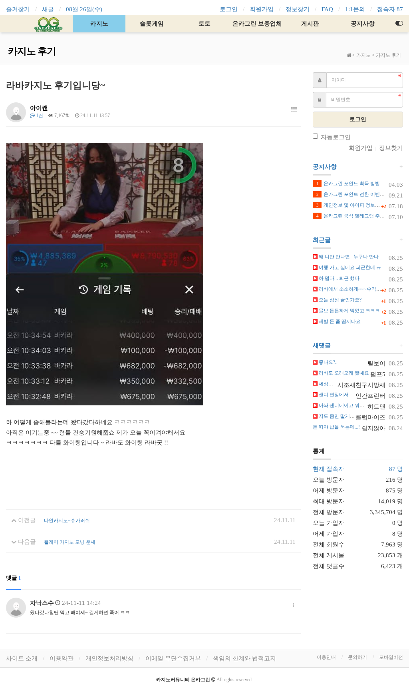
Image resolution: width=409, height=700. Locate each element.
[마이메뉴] (399, 23)
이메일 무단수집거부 (173, 658)
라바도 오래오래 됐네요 (343, 373)
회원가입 (262, 9)
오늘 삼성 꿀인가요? (339, 300)
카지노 (99, 23)
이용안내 (326, 657)
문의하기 (357, 657)
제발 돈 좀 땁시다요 (339, 321)
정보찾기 (298, 9)
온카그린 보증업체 (257, 23)
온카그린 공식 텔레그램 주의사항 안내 (360, 216)
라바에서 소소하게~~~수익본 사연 (355, 289)
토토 (204, 23)
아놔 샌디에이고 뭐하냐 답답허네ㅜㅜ (358, 405)
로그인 (229, 9)
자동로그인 (336, 137)
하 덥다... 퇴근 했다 (338, 278)
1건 (39, 115)
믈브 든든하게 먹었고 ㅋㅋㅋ (349, 310)
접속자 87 (390, 9)
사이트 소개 (22, 658)
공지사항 (363, 23)
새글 (48, 9)
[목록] (294, 110)
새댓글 (322, 345)
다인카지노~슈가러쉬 (67, 520)
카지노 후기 (388, 55)
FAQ (327, 9)
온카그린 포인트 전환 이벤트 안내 (355, 194)
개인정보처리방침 (109, 658)
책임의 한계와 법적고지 (244, 658)
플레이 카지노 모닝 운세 (69, 542)
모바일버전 (391, 657)
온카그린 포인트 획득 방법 (348, 183)
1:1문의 (355, 9)
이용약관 (61, 658)
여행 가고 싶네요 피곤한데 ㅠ (349, 267)
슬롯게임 (152, 23)
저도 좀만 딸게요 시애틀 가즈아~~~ (356, 416)
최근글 (322, 240)
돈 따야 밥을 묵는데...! (336, 427)
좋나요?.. (328, 362)
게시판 (310, 23)
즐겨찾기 (18, 9)
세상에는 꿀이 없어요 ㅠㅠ (346, 384)
